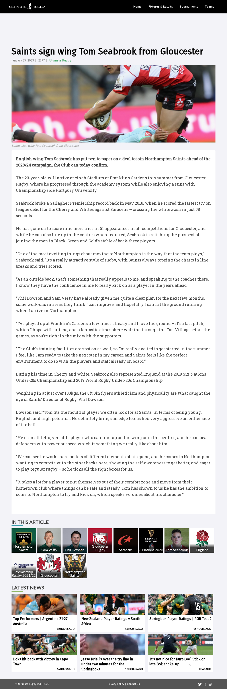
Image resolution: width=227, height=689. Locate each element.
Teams (209, 6)
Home (137, 6)
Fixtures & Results (161, 6)
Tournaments (189, 6)
